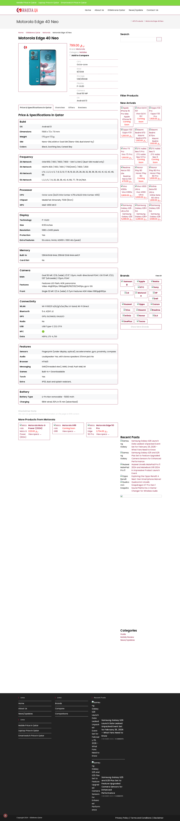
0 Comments (119, 739)
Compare (59, 708)
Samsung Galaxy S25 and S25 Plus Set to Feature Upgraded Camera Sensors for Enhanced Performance (146, 457)
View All (159, 276)
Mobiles (83, 52)
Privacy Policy (122, 817)
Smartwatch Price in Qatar (74, 2)
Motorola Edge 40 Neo (154, 21)
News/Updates (127, 640)
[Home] (129, 21)
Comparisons (61, 713)
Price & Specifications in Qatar (36, 107)
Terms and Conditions (140, 817)
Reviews (82, 107)
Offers (71, 107)
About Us (22, 708)
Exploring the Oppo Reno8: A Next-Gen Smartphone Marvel (146, 478)
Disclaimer (158, 817)
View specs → (35, 434)
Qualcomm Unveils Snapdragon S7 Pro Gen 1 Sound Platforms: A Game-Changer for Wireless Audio (145, 486)
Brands (58, 703)
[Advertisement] (141, 68)
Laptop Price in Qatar (48, 2)
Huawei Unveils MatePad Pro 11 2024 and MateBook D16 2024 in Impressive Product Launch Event (146, 469)
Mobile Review (127, 637)
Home (21, 703)
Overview (60, 107)
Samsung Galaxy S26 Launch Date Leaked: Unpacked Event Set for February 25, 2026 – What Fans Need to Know (146, 445)
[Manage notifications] (5, 816)
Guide (123, 634)
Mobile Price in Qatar (27, 2)
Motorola (49, 419)
